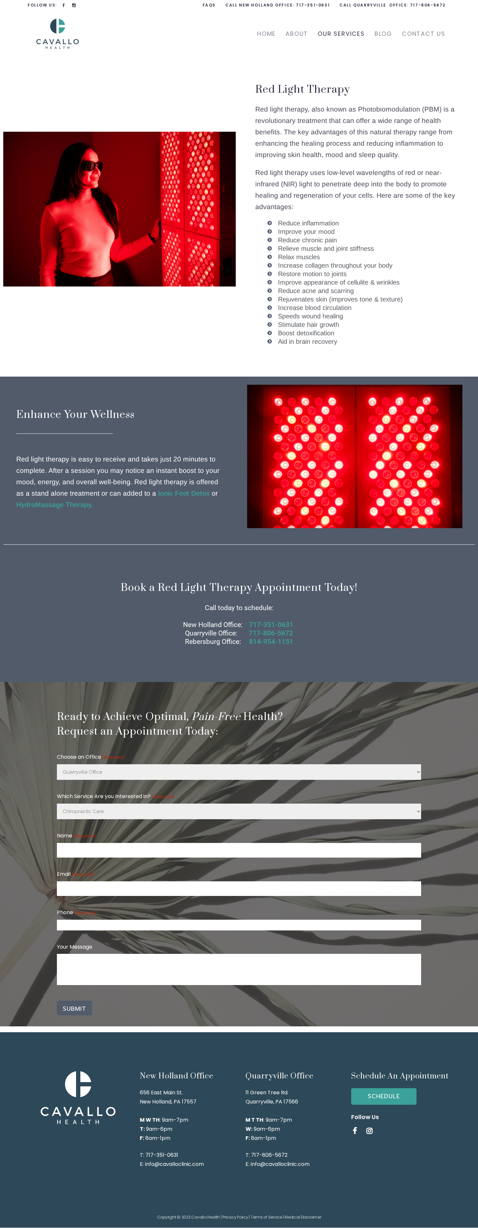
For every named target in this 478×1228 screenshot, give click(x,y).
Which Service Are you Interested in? (115, 796)
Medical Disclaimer (303, 1217)
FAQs (209, 5)
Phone (77, 912)
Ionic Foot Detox (184, 493)
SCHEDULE (384, 1096)
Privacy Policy (235, 1217)
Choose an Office (91, 757)
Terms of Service (266, 1217)
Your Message (74, 947)
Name (76, 835)
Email (75, 874)
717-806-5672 (427, 5)
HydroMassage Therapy (53, 504)
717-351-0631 (313, 5)
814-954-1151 (271, 642)
